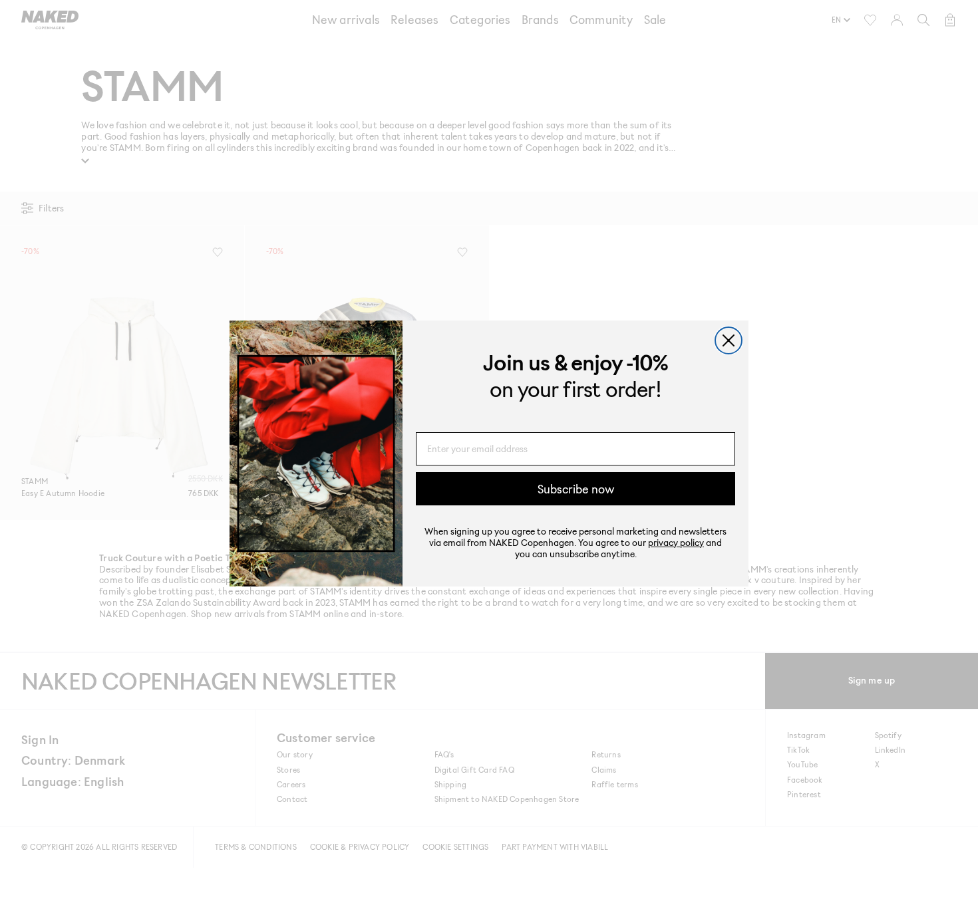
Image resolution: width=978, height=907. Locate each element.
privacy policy (676, 542)
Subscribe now (576, 488)
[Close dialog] (728, 340)
